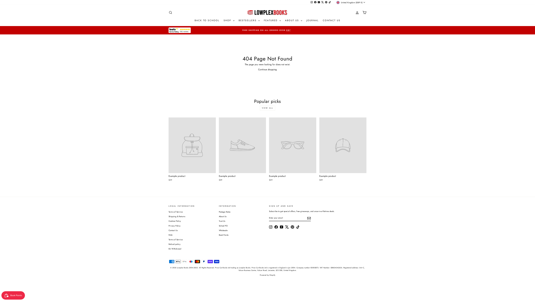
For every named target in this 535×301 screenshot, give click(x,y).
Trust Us (222, 221)
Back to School (207, 20)
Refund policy (174, 244)
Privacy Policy (175, 225)
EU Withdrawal (175, 248)
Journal (312, 20)
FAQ (170, 235)
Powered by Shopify (267, 275)
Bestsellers (248, 20)
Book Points (223, 235)
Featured (271, 20)
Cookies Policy (175, 221)
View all (267, 108)
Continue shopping (267, 69)
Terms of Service (176, 211)
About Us (292, 20)
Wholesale (223, 230)
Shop (228, 20)
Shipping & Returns (177, 216)
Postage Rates (224, 211)
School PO (223, 225)
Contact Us (331, 20)
